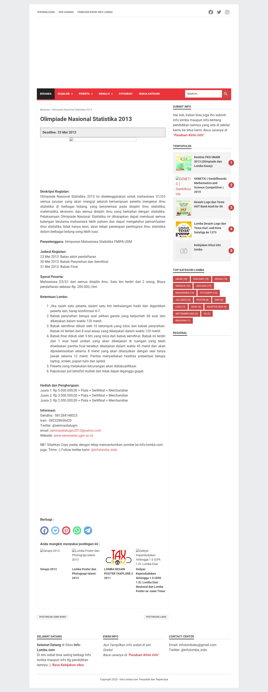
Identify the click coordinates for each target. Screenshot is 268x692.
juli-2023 (183, 300)
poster (202, 300)
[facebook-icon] (211, 12)
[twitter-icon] (219, 12)
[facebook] (44, 530)
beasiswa (182, 320)
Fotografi (126, 93)
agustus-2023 (217, 306)
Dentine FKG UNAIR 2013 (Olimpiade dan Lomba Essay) (208, 161)
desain (221, 279)
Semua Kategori (149, 93)
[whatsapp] (77, 530)
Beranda (46, 93)
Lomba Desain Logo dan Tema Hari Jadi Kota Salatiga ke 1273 (210, 228)
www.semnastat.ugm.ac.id (73, 436)
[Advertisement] (134, 53)
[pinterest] (66, 530)
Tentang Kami (46, 12)
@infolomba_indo (104, 450)
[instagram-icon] (227, 12)
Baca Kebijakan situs (68, 665)
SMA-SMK (201, 279)
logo (180, 306)
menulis (182, 286)
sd (207, 313)
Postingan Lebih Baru (52, 617)
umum (181, 279)
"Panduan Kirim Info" (188, 135)
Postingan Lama (156, 617)
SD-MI (196, 306)
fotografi (208, 292)
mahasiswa (184, 292)
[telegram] (88, 530)
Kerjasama (66, 12)
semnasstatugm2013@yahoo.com (75, 430)
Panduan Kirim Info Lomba (95, 12)
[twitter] (55, 530)
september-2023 (186, 313)
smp (219, 300)
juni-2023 (203, 286)
